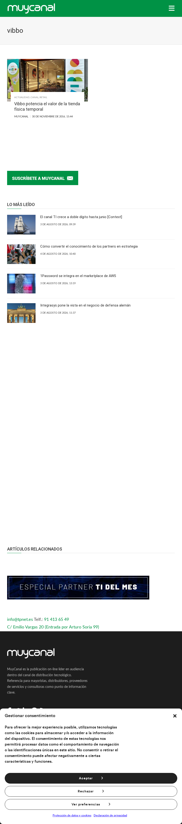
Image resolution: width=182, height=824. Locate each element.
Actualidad (22, 97)
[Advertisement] (91, 484)
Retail (43, 97)
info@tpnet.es (20, 620)
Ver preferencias (86, 804)
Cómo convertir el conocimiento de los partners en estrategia (89, 246)
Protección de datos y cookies (72, 815)
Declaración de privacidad (110, 815)
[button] (175, 716)
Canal (35, 97)
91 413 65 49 (56, 620)
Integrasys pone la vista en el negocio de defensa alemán (85, 305)
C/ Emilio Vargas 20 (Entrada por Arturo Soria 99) (53, 627)
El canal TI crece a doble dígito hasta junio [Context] (81, 217)
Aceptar (86, 778)
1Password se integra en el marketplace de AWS (78, 276)
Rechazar (86, 791)
